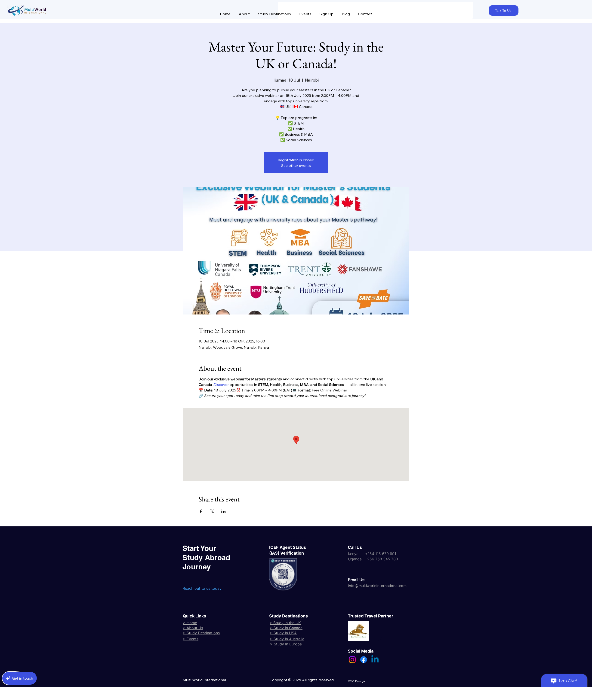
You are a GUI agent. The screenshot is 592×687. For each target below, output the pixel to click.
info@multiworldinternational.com (377, 585)
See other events (296, 165)
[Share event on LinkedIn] (223, 511)
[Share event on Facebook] (201, 511)
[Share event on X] (212, 511)
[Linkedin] (374, 659)
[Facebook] (363, 659)
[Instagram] (352, 659)
